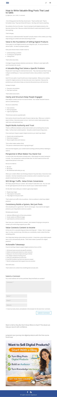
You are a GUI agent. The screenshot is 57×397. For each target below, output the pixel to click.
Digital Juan (9, 15)
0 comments (22, 15)
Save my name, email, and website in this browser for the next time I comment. (28, 309)
